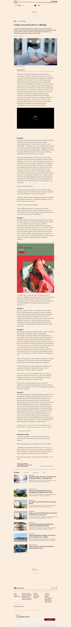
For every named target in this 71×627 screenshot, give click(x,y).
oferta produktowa (35, 610)
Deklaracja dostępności (27, 599)
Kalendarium (25, 610)
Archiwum (35, 597)
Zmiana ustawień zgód (27, 595)
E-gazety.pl (47, 595)
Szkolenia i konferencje (19, 606)
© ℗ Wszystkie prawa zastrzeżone (24, 465)
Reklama (35, 593)
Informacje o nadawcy (26, 597)
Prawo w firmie (22, 21)
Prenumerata (36, 596)
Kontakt (15, 595)
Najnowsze (36, 472)
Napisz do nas (17, 596)
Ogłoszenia (35, 595)
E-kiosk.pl (47, 593)
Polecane (26, 472)
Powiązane (17, 472)
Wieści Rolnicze (48, 600)
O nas (15, 593)
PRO (39, 5)
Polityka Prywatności (26, 593)
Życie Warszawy (48, 602)
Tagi (44, 472)
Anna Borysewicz (21, 70)
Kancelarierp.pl (48, 599)
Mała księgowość (48, 597)
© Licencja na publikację (22, 463)
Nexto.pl (46, 596)
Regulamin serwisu (26, 596)
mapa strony (16, 610)
